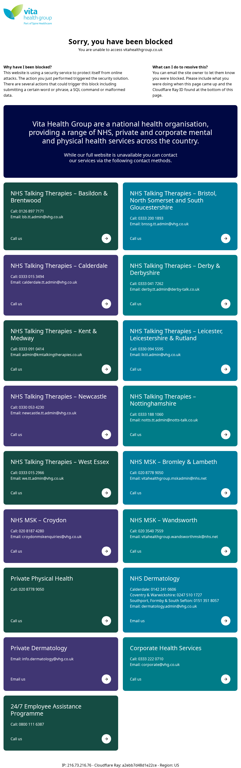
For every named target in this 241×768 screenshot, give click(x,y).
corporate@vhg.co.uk (160, 664)
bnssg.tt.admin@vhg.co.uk (165, 223)
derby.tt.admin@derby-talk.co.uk (170, 289)
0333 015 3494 (31, 276)
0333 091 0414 (31, 349)
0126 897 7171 (31, 211)
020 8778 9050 (150, 472)
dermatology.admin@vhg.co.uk (169, 606)
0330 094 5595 (150, 349)
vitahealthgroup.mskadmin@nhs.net (174, 478)
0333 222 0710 (150, 658)
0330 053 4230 (31, 407)
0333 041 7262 (150, 283)
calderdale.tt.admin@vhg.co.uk (49, 282)
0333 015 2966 (31, 472)
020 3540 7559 (150, 531)
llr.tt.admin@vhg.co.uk (161, 354)
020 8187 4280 (31, 531)
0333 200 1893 (150, 218)
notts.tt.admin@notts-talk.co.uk (169, 420)
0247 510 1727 (189, 595)
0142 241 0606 (163, 589)
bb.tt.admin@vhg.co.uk (42, 216)
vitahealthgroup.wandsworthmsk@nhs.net (179, 536)
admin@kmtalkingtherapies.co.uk (52, 354)
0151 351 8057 (206, 600)
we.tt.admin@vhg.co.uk (43, 478)
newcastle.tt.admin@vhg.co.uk (49, 413)
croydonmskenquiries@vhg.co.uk (52, 536)
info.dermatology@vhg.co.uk (48, 658)
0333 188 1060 (150, 414)
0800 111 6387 (31, 724)
